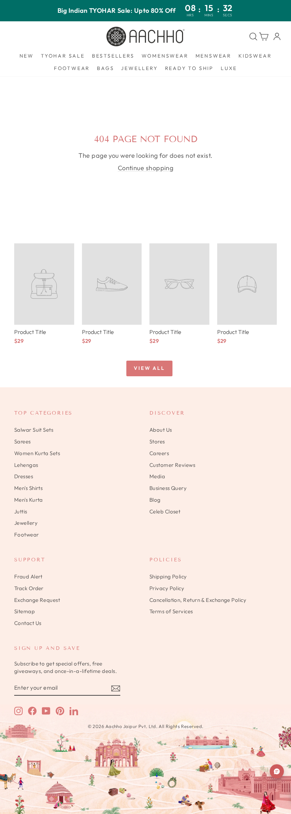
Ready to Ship (189, 68)
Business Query (168, 488)
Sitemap (24, 611)
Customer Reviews (172, 465)
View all (149, 368)
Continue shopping (146, 168)
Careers (159, 453)
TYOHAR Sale (63, 56)
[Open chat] (277, 771)
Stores (157, 441)
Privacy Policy (166, 588)
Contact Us (28, 623)
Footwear (72, 68)
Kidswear (254, 56)
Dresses (23, 476)
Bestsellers (113, 56)
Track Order (29, 588)
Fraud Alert (28, 576)
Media (157, 476)
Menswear (213, 56)
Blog (155, 499)
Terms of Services (171, 611)
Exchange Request (37, 600)
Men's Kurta (28, 499)
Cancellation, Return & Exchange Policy (197, 600)
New (27, 56)
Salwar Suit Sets (33, 429)
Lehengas (26, 465)
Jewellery (139, 68)
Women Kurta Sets (37, 453)
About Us (160, 429)
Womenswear (165, 56)
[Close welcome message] (276, 743)
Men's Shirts (28, 488)
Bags (105, 68)
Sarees (22, 441)
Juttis (20, 511)
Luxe (229, 68)
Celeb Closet (164, 511)
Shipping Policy (168, 576)
